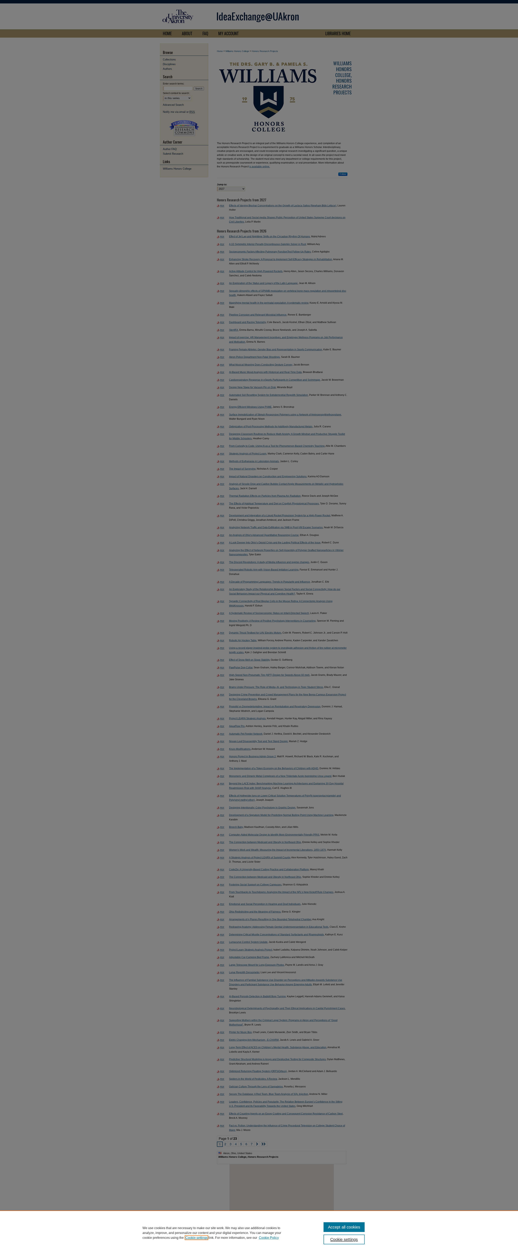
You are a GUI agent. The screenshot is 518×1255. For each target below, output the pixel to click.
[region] (259, 1233)
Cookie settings (196, 1237)
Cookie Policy (269, 1237)
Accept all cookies (344, 1227)
